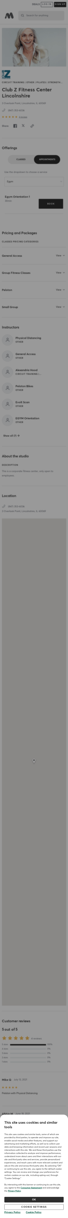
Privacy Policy (14, 1191)
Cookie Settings (34, 1207)
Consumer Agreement (31, 1188)
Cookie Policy (33, 1212)
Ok (34, 1199)
